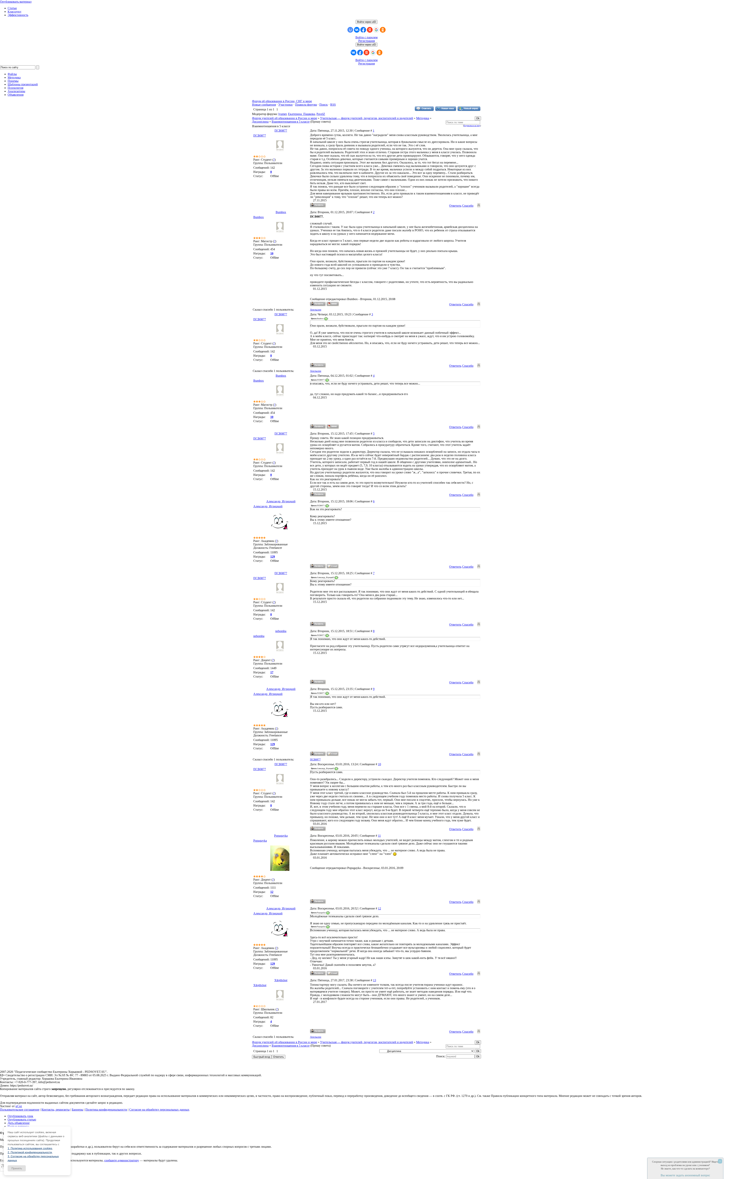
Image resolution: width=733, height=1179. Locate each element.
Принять (16, 1168)
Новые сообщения (264, 104)
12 (379, 908)
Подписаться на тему (472, 126)
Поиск (323, 104)
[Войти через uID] (350, 30)
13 (374, 980)
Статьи (12, 8)
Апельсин (315, 309)
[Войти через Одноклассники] (383, 30)
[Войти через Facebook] (363, 30)
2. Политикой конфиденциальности (30, 1152)
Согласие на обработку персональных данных (159, 1109)
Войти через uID (366, 21)
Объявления (15, 94)
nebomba (280, 631)
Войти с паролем (366, 37)
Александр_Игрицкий (280, 501)
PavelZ (320, 114)
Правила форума (306, 104)
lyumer (282, 114)
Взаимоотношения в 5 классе (291, 121)
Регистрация (366, 40)
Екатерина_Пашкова (301, 114)
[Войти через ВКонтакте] (357, 30)
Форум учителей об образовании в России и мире (284, 118)
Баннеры (77, 1109)
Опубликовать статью (22, 1119)
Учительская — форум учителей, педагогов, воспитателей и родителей (366, 118)
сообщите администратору (121, 1160)
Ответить (455, 205)
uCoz (18, 1106)
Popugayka (281, 835)
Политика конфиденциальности (106, 1109)
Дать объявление (19, 1123)
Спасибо (467, 205)
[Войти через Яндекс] (370, 30)
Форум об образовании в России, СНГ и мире (282, 101)
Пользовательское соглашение (19, 1109)
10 (379, 764)
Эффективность (18, 15)
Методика (422, 118)
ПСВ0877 (280, 130)
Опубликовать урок (20, 1116)
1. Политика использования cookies (30, 1148)
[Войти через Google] (376, 30)
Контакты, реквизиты (55, 1109)
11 (379, 835)
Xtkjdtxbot (280, 980)
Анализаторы (16, 91)
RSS (333, 104)
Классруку (14, 11)
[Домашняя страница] (333, 304)
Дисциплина (260, 121)
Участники (285, 104)
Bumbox (281, 212)
